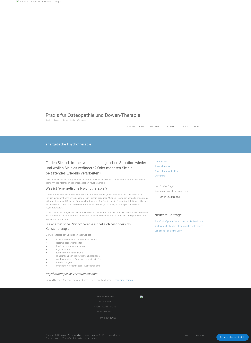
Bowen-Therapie (163, 166)
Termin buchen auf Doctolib (232, 337)
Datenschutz (200, 335)
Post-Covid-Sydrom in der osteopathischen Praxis (179, 221)
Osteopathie (161, 161)
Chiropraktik (160, 175)
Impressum (188, 335)
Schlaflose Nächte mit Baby (168, 230)
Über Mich (154, 126)
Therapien (169, 126)
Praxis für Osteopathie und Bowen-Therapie (93, 115)
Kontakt (197, 126)
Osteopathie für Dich (135, 126)
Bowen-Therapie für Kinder (168, 171)
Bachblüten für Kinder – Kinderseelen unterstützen (179, 226)
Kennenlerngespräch (122, 280)
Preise (185, 126)
